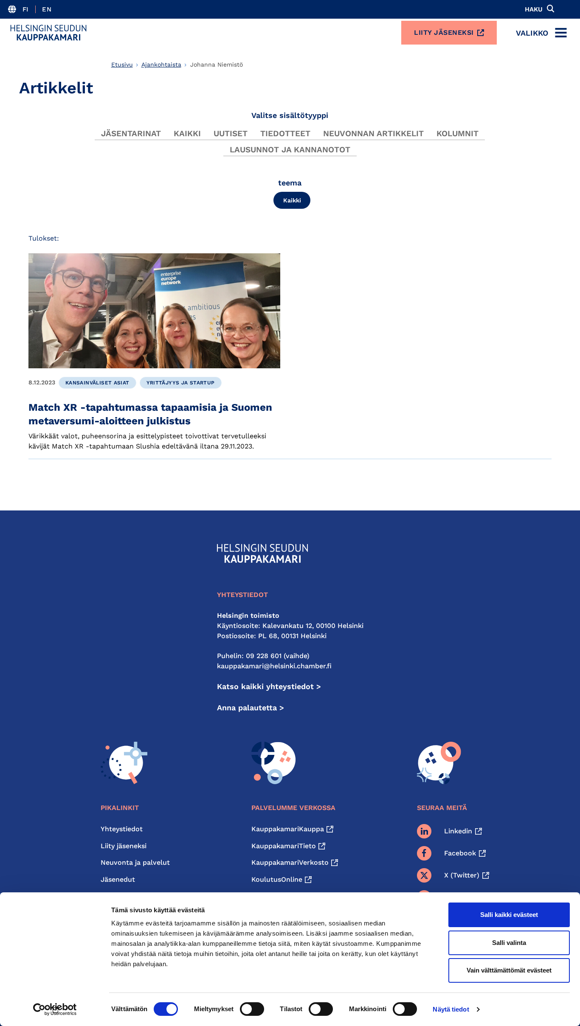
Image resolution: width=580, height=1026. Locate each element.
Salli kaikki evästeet (509, 914)
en (46, 9)
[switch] (252, 1009)
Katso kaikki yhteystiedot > (269, 686)
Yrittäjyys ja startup (180, 383)
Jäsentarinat (131, 133)
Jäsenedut (118, 879)
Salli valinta (509, 942)
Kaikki (187, 133)
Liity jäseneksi (444, 32)
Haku (534, 9)
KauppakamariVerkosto (290, 862)
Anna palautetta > (250, 707)
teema (289, 182)
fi (26, 9)
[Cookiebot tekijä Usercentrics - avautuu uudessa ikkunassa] (55, 1009)
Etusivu (122, 64)
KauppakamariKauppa (287, 829)
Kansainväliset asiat (97, 383)
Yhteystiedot (122, 829)
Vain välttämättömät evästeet (509, 970)
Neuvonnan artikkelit (373, 133)
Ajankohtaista (161, 64)
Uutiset (231, 133)
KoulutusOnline (276, 879)
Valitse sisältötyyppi (289, 115)
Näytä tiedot (451, 1009)
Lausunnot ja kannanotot (290, 149)
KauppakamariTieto (283, 846)
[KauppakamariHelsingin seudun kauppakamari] (48, 33)
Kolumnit (457, 133)
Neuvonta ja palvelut (135, 862)
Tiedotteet (285, 133)
